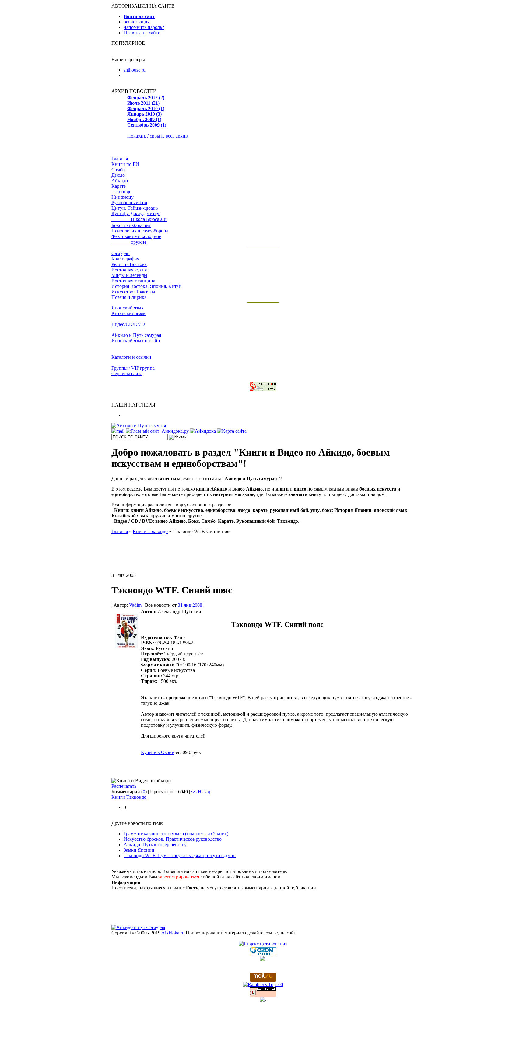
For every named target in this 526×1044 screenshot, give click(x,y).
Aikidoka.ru (172, 932)
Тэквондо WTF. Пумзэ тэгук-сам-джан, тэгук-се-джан (180, 855)
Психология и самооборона (139, 230)
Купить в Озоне (157, 752)
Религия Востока (129, 264)
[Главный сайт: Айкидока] (157, 431)
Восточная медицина (133, 280)
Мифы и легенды (129, 275)
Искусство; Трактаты (133, 291)
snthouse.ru (135, 69)
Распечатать (123, 786)
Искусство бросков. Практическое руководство (173, 839)
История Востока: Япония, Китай (146, 286)
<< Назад (200, 791)
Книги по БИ (125, 164)
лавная (119, 158)
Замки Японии (139, 850)
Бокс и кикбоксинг (131, 225)
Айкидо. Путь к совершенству (155, 844)
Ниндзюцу (122, 197)
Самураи (120, 253)
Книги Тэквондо (128, 797)
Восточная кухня (129, 269)
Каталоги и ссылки (131, 357)
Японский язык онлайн (135, 340)
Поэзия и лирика (128, 297)
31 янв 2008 (190, 605)
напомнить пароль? (144, 27)
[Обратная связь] (117, 431)
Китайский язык (128, 313)
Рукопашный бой (129, 202)
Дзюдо (118, 175)
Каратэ (118, 186)
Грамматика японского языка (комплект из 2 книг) (176, 833)
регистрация (136, 21)
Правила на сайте (142, 32)
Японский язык (127, 307)
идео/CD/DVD (128, 324)
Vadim (135, 605)
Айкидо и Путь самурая (136, 335)
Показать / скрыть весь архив (157, 135)
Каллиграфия (125, 258)
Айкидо (119, 180)
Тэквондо (121, 191)
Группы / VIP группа (133, 368)
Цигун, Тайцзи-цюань (134, 208)
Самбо (118, 169)
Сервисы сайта (126, 373)
